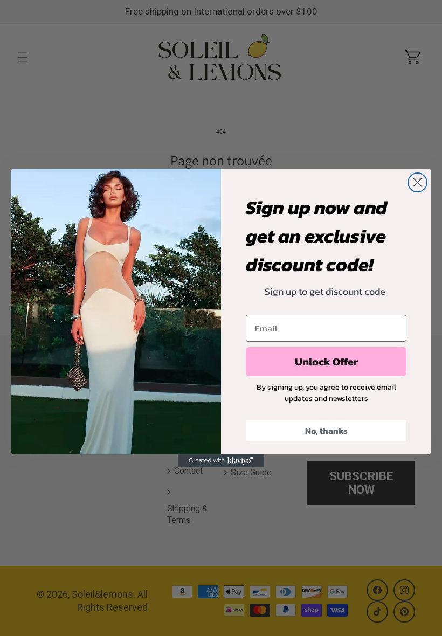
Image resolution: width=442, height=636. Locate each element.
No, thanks (326, 430)
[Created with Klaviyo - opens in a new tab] (221, 460)
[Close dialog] (417, 182)
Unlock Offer (326, 362)
